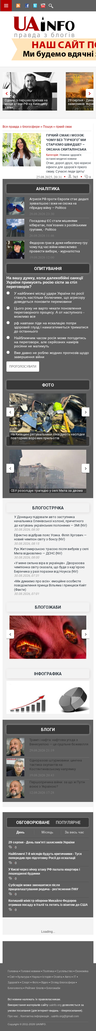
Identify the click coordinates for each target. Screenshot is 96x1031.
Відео (44, 982)
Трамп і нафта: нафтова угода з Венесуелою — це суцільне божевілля (58, 742)
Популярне (68, 822)
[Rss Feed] (17, 6)
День (20, 832)
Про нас (13, 1016)
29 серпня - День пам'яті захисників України (41, 842)
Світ (12, 976)
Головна (13, 971)
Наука (36, 976)
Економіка (81, 971)
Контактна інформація (34, 1016)
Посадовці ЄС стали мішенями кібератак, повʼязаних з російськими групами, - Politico (58, 225)
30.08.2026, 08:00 (26, 557)
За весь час (74, 832)
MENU (6, 5)
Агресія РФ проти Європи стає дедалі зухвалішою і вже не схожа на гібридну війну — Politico (59, 203)
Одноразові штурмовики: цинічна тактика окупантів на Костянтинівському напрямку (55, 764)
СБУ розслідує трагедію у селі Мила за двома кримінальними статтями (47, 493)
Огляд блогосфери (63, 982)
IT (74, 976)
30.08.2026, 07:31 (26, 575)
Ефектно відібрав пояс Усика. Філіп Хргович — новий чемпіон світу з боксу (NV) (50, 537)
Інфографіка (48, 673)
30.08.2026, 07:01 (26, 594)
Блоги (48, 729)
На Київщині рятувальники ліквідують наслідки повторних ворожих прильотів (48, 436)
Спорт (26, 982)
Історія (46, 976)
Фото (48, 385)
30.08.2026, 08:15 (26, 543)
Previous (5, 93)
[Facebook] (26, 6)
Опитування (48, 268)
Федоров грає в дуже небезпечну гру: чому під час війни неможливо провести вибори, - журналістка (58, 247)
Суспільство (65, 971)
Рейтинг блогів (34, 988)
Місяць (47, 832)
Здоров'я (13, 982)
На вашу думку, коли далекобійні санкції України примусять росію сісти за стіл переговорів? (44, 282)
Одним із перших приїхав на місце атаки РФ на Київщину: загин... (26, 103)
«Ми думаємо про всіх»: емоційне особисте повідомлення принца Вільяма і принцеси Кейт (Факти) (50, 585)
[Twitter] (34, 6)
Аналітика (48, 188)
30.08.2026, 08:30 (26, 529)
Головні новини (30, 971)
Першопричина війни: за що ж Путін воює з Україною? (57, 784)
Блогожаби (48, 607)
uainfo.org (55, 1004)
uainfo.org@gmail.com (65, 1016)
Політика (48, 971)
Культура (23, 976)
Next (91, 93)
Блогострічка (48, 508)
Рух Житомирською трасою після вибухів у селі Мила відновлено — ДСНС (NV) (51, 551)
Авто (68, 976)
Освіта (58, 976)
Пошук (47, 126)
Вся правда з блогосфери (21, 126)
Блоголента (15, 988)
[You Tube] (42, 6)
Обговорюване (33, 822)
